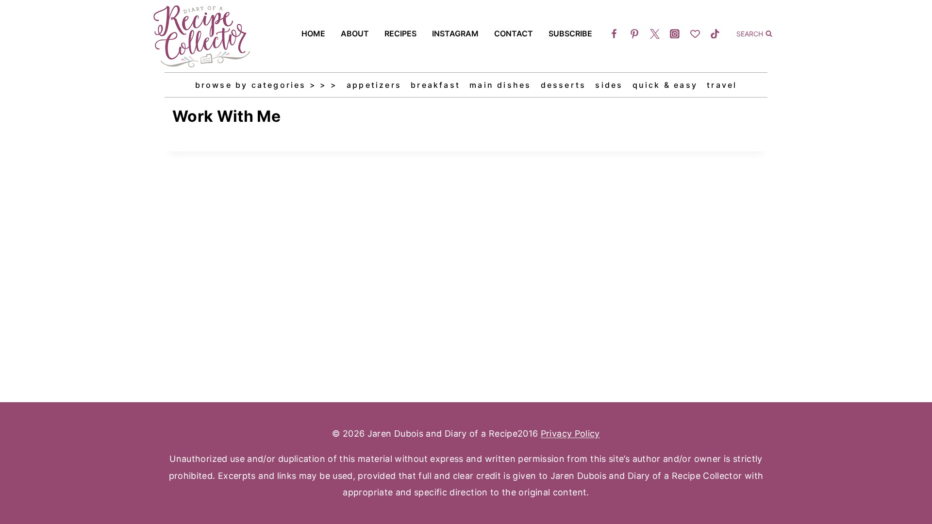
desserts (563, 85)
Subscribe (570, 33)
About (355, 33)
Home (313, 33)
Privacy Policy (570, 433)
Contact (513, 33)
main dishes (500, 85)
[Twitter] (655, 34)
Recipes (400, 33)
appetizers (374, 85)
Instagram (455, 33)
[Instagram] (674, 34)
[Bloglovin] (695, 34)
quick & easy (665, 85)
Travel (722, 85)
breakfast (435, 85)
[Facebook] (614, 34)
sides (609, 85)
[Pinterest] (634, 34)
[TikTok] (715, 34)
